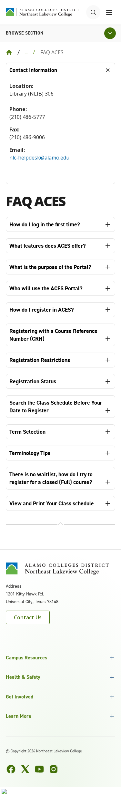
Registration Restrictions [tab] (39, 360)
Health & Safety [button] (23, 677)
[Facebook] (11, 769)
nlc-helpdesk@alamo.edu (39, 157)
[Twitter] (25, 769)
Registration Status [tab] (32, 381)
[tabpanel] (60, 130)
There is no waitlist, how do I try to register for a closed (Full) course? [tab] (51, 478)
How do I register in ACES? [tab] (41, 310)
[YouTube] (39, 769)
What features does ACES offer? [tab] (47, 246)
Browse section (25, 33)
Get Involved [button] (19, 696)
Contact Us (28, 617)
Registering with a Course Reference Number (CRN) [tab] (53, 335)
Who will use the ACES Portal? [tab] (46, 288)
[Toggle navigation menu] (109, 12)
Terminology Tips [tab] (29, 453)
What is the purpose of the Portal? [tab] (50, 267)
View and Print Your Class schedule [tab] (51, 503)
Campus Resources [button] (26, 657)
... (26, 52)
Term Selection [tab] (27, 432)
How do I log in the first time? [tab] (44, 224)
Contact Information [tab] (33, 70)
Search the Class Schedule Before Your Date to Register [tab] (55, 406)
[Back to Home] (9, 52)
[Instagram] (53, 769)
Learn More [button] (18, 716)
